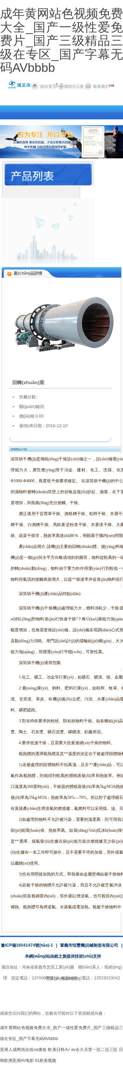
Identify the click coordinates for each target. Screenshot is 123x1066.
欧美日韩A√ (59, 1049)
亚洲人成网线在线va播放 (23, 1049)
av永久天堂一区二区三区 (94, 1049)
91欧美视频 (45, 1060)
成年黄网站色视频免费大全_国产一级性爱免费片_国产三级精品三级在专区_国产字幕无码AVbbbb (61, 40)
